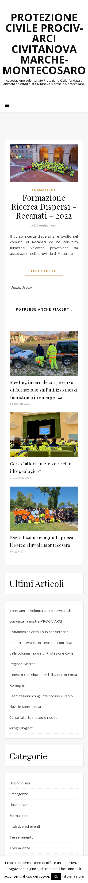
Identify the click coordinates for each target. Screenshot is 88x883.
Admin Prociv (21, 287)
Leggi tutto (44, 271)
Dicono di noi (19, 783)
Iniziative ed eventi (24, 826)
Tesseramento (21, 837)
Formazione (44, 190)
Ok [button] (56, 876)
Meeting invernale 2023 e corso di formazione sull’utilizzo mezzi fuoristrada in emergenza (43, 390)
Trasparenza (19, 848)
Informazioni (73, 876)
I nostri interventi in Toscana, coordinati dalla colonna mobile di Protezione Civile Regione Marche (41, 653)
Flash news (18, 804)
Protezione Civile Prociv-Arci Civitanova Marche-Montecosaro (44, 43)
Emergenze (18, 793)
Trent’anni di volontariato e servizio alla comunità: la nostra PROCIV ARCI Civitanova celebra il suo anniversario (41, 621)
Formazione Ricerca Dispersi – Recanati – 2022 (44, 206)
